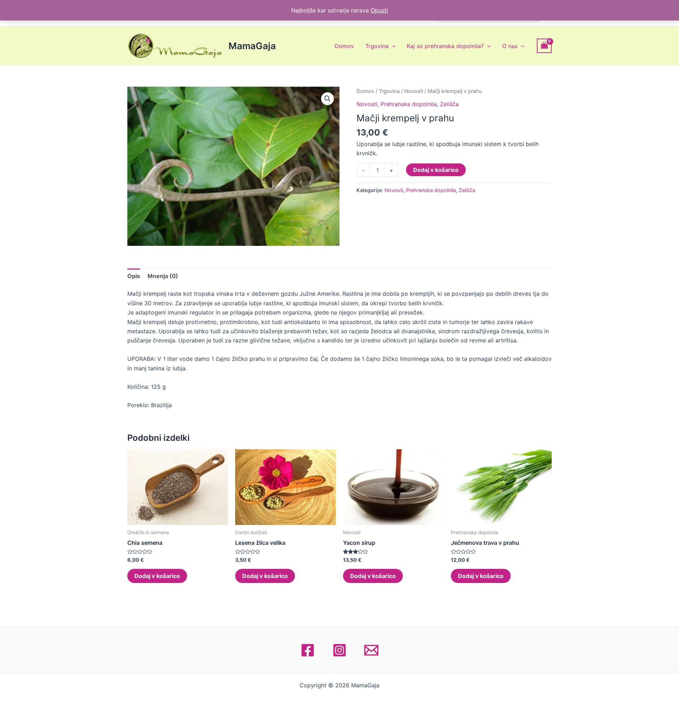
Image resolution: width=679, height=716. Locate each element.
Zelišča (449, 104)
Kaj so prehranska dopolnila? (445, 46)
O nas (509, 46)
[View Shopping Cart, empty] (544, 46)
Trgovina (377, 46)
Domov (344, 46)
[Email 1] (371, 650)
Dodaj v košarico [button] (157, 575)
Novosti (413, 91)
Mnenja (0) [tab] (162, 275)
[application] (392, 46)
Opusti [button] (379, 10)
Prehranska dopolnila (409, 104)
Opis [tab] (133, 275)
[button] (327, 98)
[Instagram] (339, 650)
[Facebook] (308, 650)
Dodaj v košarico (436, 169)
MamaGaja (252, 45)
